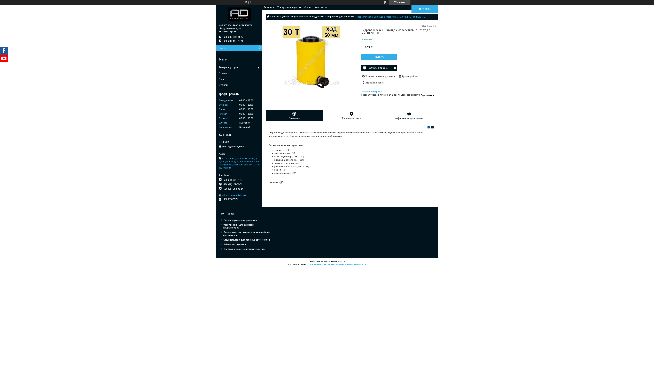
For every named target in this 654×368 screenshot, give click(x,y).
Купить (379, 57)
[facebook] (428, 127)
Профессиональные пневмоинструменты (244, 249)
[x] (432, 127)
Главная (269, 7)
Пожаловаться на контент (322, 264)
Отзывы (223, 85)
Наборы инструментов (234, 244)
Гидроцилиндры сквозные (340, 16)
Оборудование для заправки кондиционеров (238, 226)
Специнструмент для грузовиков (240, 220)
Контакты (321, 7)
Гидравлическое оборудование (307, 16)
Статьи (223, 73)
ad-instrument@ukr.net (234, 195)
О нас (307, 7)
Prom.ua (341, 261)
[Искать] (259, 48)
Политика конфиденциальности (351, 264)
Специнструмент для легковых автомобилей (246, 239)
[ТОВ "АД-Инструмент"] (239, 14)
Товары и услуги (287, 7)
